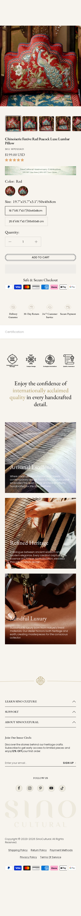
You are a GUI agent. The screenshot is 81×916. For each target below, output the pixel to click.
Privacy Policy (28, 857)
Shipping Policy (18, 850)
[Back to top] (69, 889)
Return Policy (39, 850)
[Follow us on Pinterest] (40, 788)
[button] (15, 160)
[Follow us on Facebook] (19, 788)
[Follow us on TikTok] (62, 788)
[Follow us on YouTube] (51, 788)
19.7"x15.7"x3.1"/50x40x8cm (25, 210)
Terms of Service (50, 857)
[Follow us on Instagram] (29, 788)
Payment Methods (61, 850)
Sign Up (68, 763)
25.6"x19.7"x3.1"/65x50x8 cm (26, 221)
